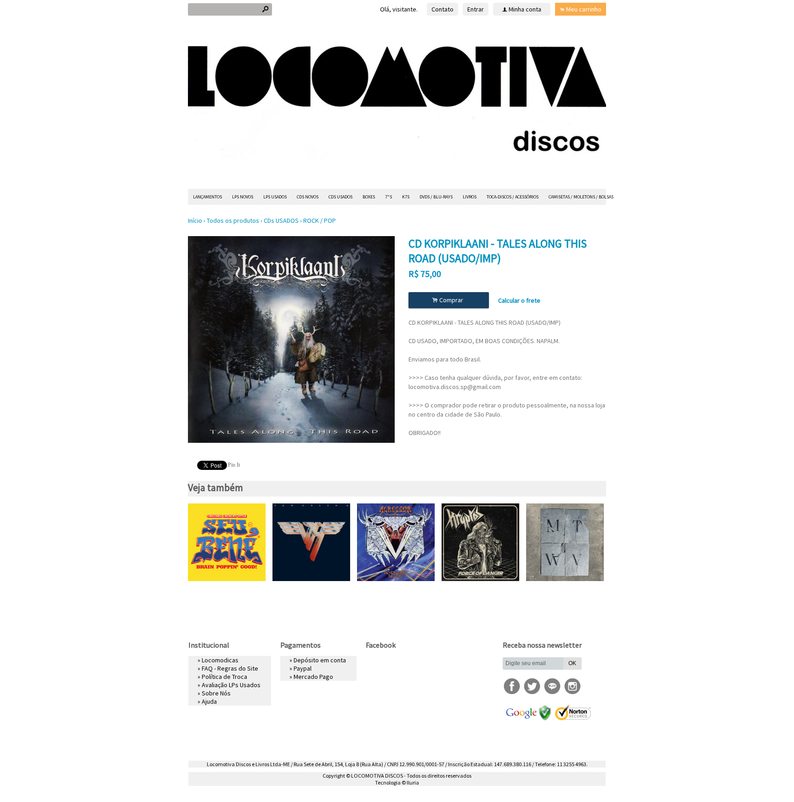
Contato (442, 9)
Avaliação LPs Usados (231, 685)
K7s (405, 197)
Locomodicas (220, 660)
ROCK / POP (319, 220)
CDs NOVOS (307, 197)
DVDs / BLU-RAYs (436, 197)
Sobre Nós (216, 693)
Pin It (234, 465)
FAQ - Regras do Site (230, 668)
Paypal (303, 668)
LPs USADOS (275, 197)
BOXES (369, 197)
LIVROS (469, 197)
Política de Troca (224, 676)
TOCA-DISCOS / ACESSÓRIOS (513, 197)
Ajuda (209, 701)
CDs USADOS (340, 197)
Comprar (449, 300)
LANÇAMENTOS (207, 197)
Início (195, 220)
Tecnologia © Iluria (397, 782)
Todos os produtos (233, 220)
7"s (388, 197)
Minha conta (525, 9)
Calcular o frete (519, 300)
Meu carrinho (583, 9)
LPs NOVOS (242, 197)
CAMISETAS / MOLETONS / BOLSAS (581, 197)
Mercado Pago (313, 676)
